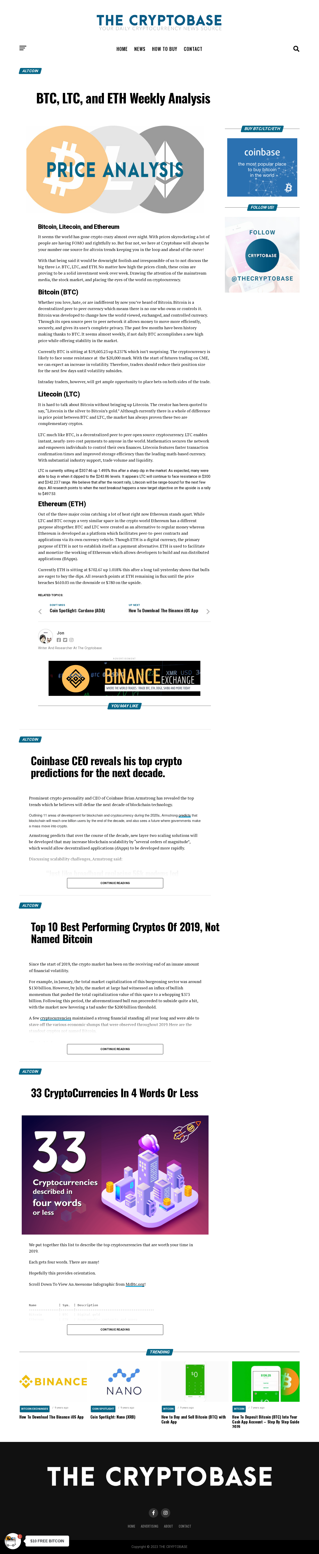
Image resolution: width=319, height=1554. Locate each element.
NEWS (139, 48)
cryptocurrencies (55, 1018)
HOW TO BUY (164, 48)
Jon (60, 633)
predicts (185, 815)
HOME (122, 48)
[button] (13, 1541)
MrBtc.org (135, 1284)
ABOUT (168, 1526)
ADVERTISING (149, 1526)
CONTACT (193, 48)
